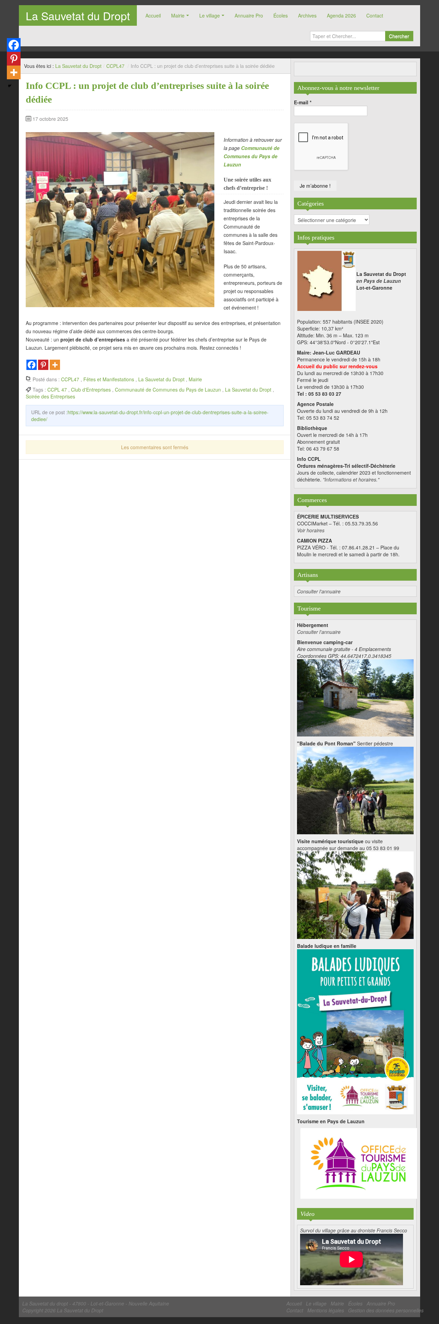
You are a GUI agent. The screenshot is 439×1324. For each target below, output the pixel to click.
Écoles (280, 15)
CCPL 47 (57, 389)
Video (307, 1213)
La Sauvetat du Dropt (78, 15)
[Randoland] (355, 1030)
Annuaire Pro (249, 15)
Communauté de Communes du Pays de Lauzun (168, 389)
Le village (209, 15)
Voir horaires (310, 530)
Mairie (178, 15)
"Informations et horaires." (351, 479)
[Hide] (9, 86)
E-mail (302, 102)
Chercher (399, 36)
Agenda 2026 (341, 15)
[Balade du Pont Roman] (355, 789)
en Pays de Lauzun (378, 280)
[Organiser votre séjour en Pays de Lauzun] (358, 1163)
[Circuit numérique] (355, 894)
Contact (374, 15)
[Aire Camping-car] (355, 697)
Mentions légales (325, 1310)
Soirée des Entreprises (50, 396)
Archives (307, 15)
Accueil (153, 15)
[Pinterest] (43, 365)
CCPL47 (115, 65)
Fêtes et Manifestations (108, 379)
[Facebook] (31, 365)
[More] (55, 365)
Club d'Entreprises (91, 389)
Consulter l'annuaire (319, 591)
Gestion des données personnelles (386, 1310)
